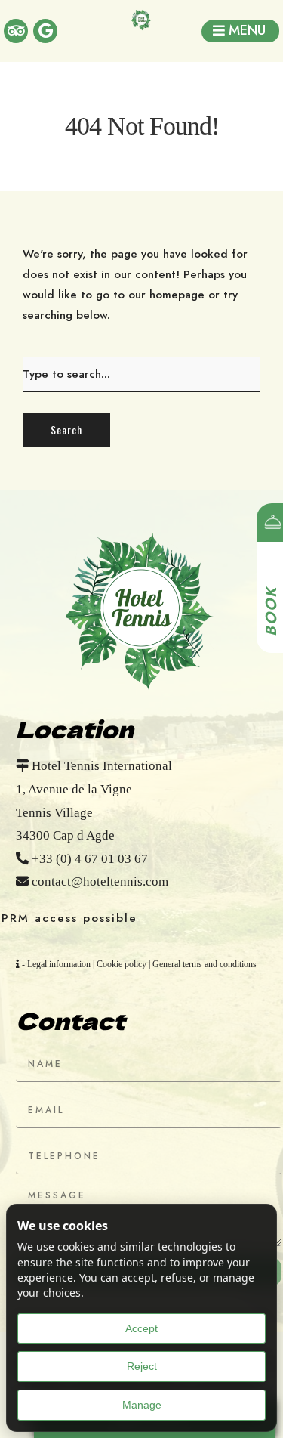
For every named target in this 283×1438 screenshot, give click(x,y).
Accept (141, 1328)
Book (271, 611)
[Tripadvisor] (16, 31)
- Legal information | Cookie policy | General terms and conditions (138, 964)
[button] (240, 31)
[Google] (45, 31)
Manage (141, 1405)
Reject (142, 1366)
